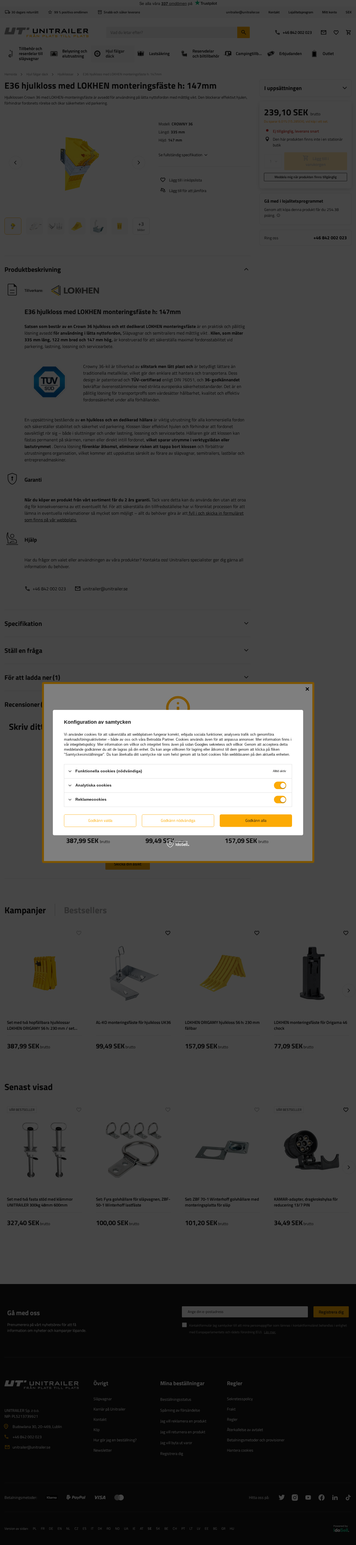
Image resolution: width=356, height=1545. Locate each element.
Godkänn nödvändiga (178, 820)
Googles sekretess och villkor (218, 744)
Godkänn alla (255, 820)
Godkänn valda (100, 820)
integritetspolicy (82, 744)
